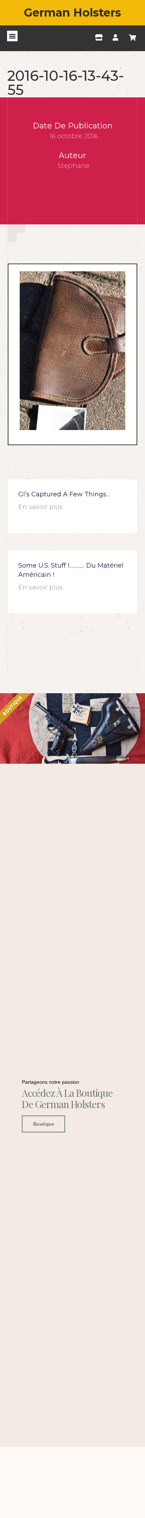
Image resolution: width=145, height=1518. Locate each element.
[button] (12, 36)
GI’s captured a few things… (64, 494)
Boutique (43, 1124)
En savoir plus (40, 507)
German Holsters (72, 12)
